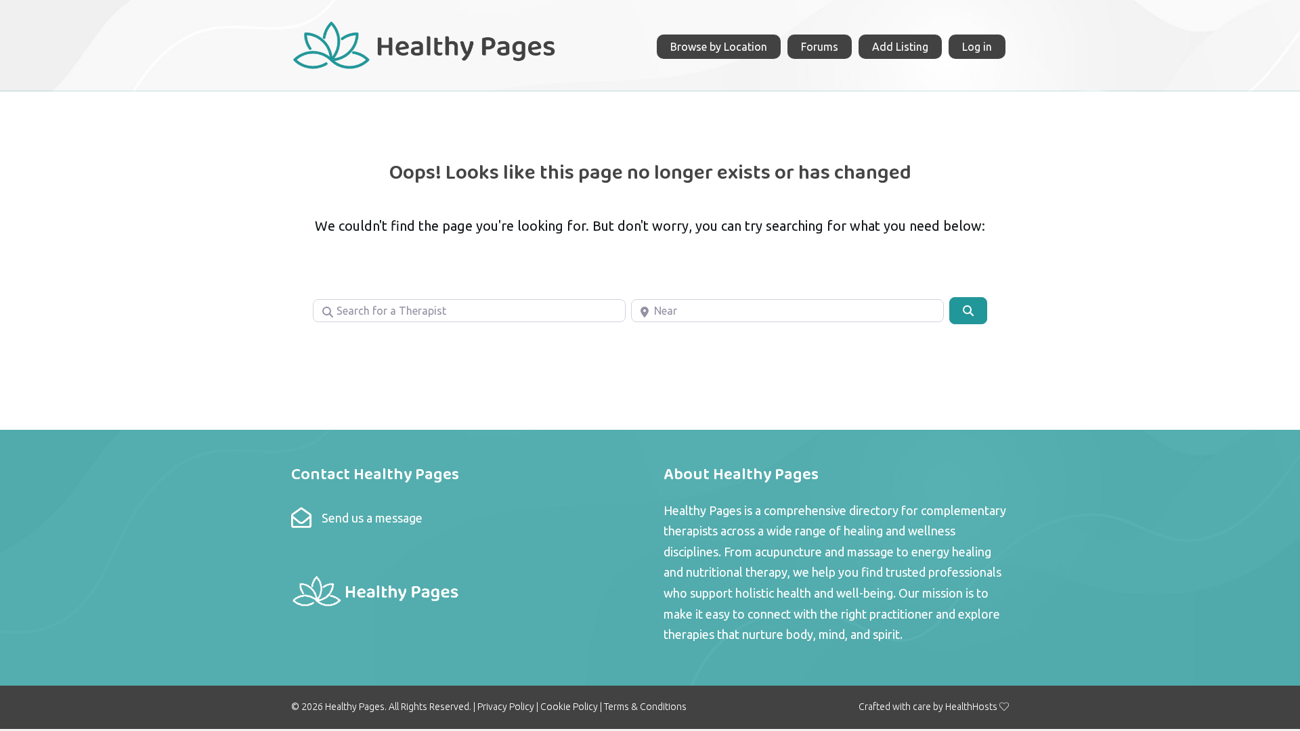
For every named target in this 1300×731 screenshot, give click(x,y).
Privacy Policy (505, 706)
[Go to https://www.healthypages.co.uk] (425, 43)
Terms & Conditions (645, 706)
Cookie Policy (569, 706)
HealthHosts (971, 706)
